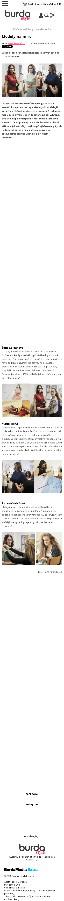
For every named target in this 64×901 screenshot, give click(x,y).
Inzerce (21, 887)
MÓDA (16, 29)
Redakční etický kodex (31, 856)
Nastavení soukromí (41, 896)
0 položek (48, 4)
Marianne (22, 881)
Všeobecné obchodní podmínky (19, 890)
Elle (14, 881)
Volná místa (10, 887)
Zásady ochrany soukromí (17, 896)
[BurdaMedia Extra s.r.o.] (21, 870)
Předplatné (49, 856)
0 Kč (59, 4)
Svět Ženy (8, 884)
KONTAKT (14, 856)
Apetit (7, 881)
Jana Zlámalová (16, 43)
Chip (18, 884)
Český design (27, 29)
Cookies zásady (11, 899)
